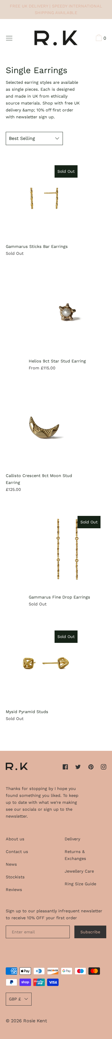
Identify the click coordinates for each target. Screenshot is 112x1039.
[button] (100, 38)
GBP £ (15, 999)
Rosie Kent (35, 1020)
